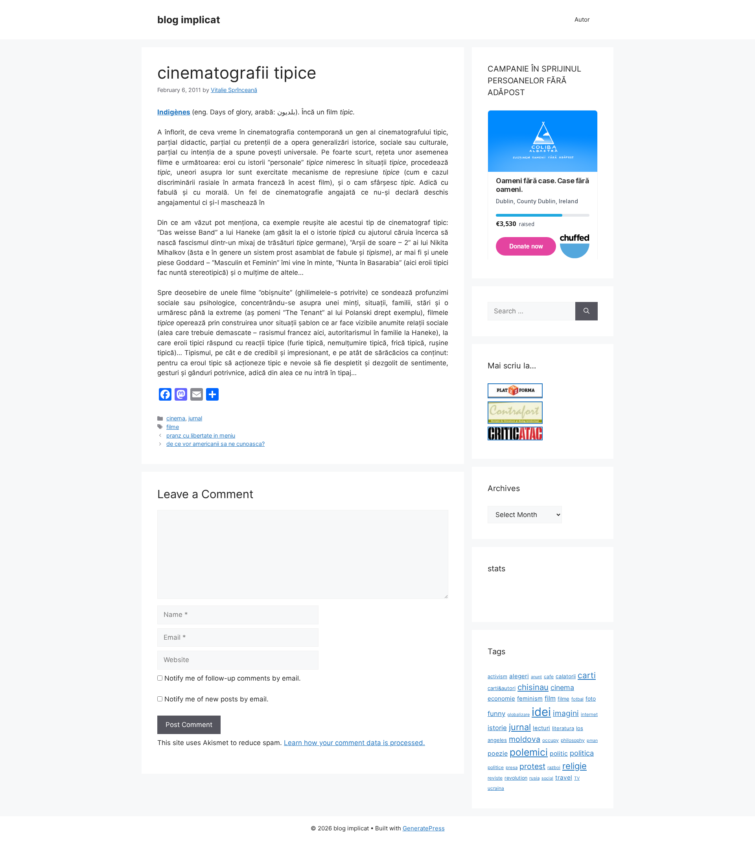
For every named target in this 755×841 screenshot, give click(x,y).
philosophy (573, 740)
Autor (582, 19)
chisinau (533, 687)
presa (511, 767)
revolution (516, 778)
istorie (497, 728)
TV (577, 778)
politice (496, 767)
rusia (534, 778)
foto (591, 698)
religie (574, 766)
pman (592, 740)
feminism (530, 698)
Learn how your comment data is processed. (354, 743)
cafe (549, 676)
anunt (536, 676)
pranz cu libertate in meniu (200, 435)
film (550, 698)
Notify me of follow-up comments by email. (232, 678)
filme (172, 426)
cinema (175, 418)
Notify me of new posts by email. (216, 699)
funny (496, 714)
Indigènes (173, 112)
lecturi (541, 728)
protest (532, 766)
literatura (563, 728)
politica (582, 753)
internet (589, 714)
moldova (524, 739)
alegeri (519, 676)
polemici (529, 752)
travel (563, 777)
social (547, 778)
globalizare (518, 714)
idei (541, 712)
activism (497, 676)
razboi (553, 767)
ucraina (496, 788)
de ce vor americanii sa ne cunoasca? (215, 443)
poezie (498, 753)
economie (501, 698)
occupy (550, 740)
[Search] (586, 311)
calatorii (566, 676)
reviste (495, 778)
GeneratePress (424, 828)
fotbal (577, 699)
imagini (566, 713)
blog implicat (188, 20)
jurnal (195, 418)
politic (559, 753)
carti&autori (502, 688)
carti (587, 675)
